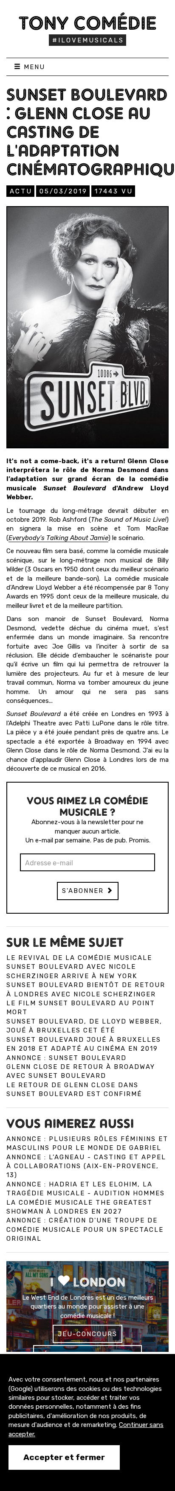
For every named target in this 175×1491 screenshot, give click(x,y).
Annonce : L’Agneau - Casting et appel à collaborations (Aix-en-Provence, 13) (86, 1166)
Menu (33, 67)
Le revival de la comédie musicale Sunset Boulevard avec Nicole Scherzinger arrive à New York (79, 967)
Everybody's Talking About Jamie (58, 538)
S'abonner (84, 891)
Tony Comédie (88, 23)
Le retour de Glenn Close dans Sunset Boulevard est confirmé (74, 1089)
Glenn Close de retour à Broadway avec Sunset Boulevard (80, 1071)
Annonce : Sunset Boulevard (66, 1058)
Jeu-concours (87, 1334)
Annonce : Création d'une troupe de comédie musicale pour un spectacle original (85, 1229)
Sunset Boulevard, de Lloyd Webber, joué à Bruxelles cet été (84, 1026)
